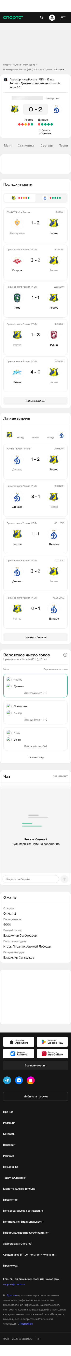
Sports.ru (12, 1295)
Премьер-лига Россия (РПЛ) (18, 69)
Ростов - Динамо (44, 69)
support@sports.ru (14, 1284)
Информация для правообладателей (26, 1232)
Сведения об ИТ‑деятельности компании (29, 1254)
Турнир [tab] (64, 145)
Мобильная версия (35, 1096)
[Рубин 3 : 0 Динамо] (39, 124)
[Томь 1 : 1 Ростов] (25, 124)
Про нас (8, 1112)
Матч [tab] (7, 145)
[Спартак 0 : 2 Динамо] (45, 124)
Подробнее (26, 1323)
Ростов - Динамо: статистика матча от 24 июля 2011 (61, 69)
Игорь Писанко (14, 946)
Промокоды (10, 1265)
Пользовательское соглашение (23, 1210)
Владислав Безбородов (20, 935)
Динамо (43, 119)
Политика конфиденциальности (23, 1221)
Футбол (17, 64)
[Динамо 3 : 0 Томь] (42, 124)
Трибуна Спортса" (14, 1177)
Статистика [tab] (26, 145)
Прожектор (10, 1199)
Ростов (28, 119)
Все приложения (35, 1065)
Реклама (8, 1155)
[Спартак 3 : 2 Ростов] (29, 124)
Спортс (7, 64)
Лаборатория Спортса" (17, 1243)
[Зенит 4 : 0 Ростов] (19, 124)
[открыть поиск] (42, 17)
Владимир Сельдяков (18, 957)
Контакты (9, 1133)
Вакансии (9, 1144)
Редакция (9, 1123)
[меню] (63, 18)
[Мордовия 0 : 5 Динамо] (51, 124)
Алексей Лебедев (38, 946)
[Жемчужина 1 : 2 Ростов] (32, 124)
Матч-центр (29, 64)
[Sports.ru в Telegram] (8, 1081)
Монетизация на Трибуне (19, 1188)
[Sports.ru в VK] (19, 1081)
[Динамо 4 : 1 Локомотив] (48, 124)
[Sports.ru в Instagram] (31, 1081)
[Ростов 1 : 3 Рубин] (22, 124)
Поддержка (10, 1166)
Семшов (46, 130)
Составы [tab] (47, 145)
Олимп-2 (9, 913)
